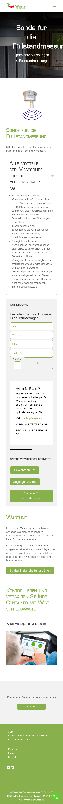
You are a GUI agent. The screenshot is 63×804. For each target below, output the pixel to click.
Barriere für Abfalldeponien (31, 496)
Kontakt (31, 706)
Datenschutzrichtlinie (18, 739)
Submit (38, 363)
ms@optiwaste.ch (32, 418)
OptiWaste (22, 55)
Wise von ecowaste (27, 605)
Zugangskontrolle (24, 482)
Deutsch (12, 757)
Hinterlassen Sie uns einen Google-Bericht (28, 735)
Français (12, 749)
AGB (10, 732)
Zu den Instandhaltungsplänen (30, 570)
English (11, 753)
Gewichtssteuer (24, 470)
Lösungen (41, 55)
